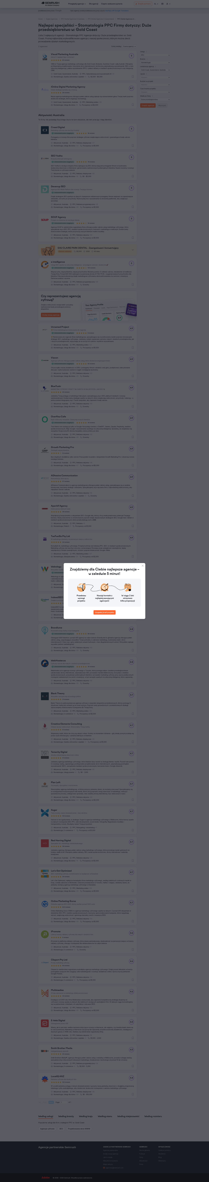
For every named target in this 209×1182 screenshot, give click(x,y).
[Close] (142, 565)
